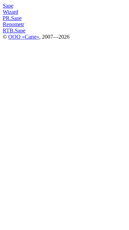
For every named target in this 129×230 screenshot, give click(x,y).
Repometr (13, 24)
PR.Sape (12, 18)
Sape (8, 6)
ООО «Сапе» (23, 37)
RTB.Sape (14, 30)
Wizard (10, 12)
